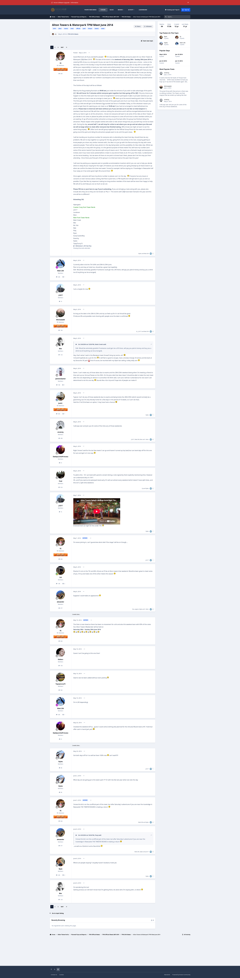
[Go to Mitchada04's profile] (60, 312)
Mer (60, 349)
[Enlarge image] (105, 57)
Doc (133, 609)
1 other (147, 439)
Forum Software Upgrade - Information (66, 2)
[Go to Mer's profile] (60, 341)
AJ (55, 34)
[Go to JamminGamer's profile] (60, 371)
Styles (139, 253)
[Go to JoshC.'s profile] (60, 396)
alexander (60, 602)
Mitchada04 (60, 320)
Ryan (60, 869)
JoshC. (60, 403)
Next (62, 47)
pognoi (137, 609)
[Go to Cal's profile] (60, 570)
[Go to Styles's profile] (60, 754)
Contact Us (54, 974)
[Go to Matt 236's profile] (60, 263)
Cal (60, 577)
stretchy (60, 432)
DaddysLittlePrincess (60, 457)
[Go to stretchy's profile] (60, 425)
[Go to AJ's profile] (53, 34)
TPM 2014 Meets (73, 34)
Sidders (60, 659)
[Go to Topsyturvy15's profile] (60, 677)
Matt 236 (146, 253)
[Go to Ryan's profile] (60, 861)
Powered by (181, 974)
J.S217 (60, 295)
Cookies (61, 974)
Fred (60, 481)
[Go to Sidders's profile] (60, 652)
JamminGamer (60, 379)
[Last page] (66, 47)
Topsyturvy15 (60, 684)
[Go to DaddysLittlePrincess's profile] (60, 449)
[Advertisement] (120, 951)
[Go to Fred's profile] (60, 474)
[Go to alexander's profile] (60, 595)
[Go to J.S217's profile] (60, 288)
